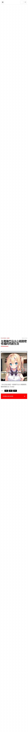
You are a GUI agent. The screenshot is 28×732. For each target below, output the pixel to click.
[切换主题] (21, 2)
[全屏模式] (25, 2)
